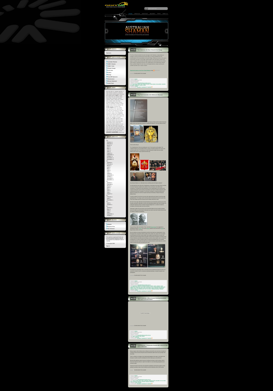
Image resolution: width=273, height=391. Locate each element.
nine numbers (158, 84)
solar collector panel (114, 125)
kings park (108, 114)
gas (117, 107)
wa (111, 130)
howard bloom (117, 111)
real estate (157, 380)
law (138, 288)
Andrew (135, 79)
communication (114, 98)
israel (144, 287)
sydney (116, 126)
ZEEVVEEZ (157, 70)
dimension (117, 102)
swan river (113, 126)
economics (118, 103)
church (155, 285)
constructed (137, 85)
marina (122, 114)
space (107, 126)
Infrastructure (111, 79)
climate (121, 96)
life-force (148, 84)
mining (114, 115)
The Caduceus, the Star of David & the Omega (149, 50)
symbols (141, 85)
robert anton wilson (119, 121)
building (109, 95)
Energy (109, 74)
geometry (163, 84)
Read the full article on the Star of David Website (140, 70)
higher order (163, 286)
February (109, 143)
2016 (110, 211)
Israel (162, 228)
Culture (109, 72)
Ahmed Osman (153, 227)
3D (130, 85)
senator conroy (118, 122)
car (118, 95)
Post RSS (149, 87)
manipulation (118, 114)
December (109, 159)
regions (110, 121)
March (108, 145)
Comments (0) (144, 87)
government (108, 110)
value (117, 129)
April (108, 146)
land (111, 114)
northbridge (114, 117)
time (137, 287)
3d (113, 91)
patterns (131, 287)
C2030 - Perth (111, 66)
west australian (119, 130)
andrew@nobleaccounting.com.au (144, 83)
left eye (149, 288)
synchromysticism (156, 286)
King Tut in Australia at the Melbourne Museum (150, 95)
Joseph (140, 228)
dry (109, 103)
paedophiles (132, 286)
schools (110, 122)
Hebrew (148, 228)
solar (109, 125)
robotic (107, 122)
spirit (110, 126)
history (113, 111)
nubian (152, 287)
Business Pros (111, 226)
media (107, 115)
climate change (109, 98)
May (108, 148)
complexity (108, 99)
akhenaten (111, 92)
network (120, 115)
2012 (109, 91)
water (116, 130)
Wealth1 (110, 224)
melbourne (111, 115)
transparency (138, 286)
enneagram (112, 106)
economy (121, 103)
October (109, 156)
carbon (121, 95)
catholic (151, 285)
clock (142, 286)
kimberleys (120, 113)
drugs (107, 103)
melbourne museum (155, 288)
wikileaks (120, 132)
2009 (110, 150)
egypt (147, 287)
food (119, 106)
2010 (107, 91)
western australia (112, 132)
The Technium (111, 228)
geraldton (120, 107)
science (113, 122)
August (109, 153)
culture (144, 85)
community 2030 (152, 380)
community (120, 98)
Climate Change (111, 68)
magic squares (153, 84)
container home (117, 99)
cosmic (135, 288)
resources (114, 121)
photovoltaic (118, 118)
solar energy (120, 125)
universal (132, 288)
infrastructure (108, 113)
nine (110, 117)
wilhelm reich (141, 288)
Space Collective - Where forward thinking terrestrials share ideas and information (151, 299)
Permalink (139, 87)
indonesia (139, 381)
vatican (119, 129)
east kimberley (112, 103)
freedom (108, 107)
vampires (158, 285)
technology (120, 126)
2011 (109, 187)
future (112, 107)
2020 (111, 91)
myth (145, 288)
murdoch (117, 115)
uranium (114, 129)
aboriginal (116, 91)
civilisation (117, 96)
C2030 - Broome (112, 64)
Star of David (135, 84)
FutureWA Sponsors (113, 76)
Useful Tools (111, 83)
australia (110, 94)
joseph (149, 287)
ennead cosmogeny (146, 285)
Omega (144, 84)
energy (107, 106)
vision (110, 130)
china (112, 96)
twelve (144, 286)
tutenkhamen (161, 287)
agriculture (120, 91)
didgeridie (113, 102)
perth (114, 118)
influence (161, 288)
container (112, 99)
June (108, 150)
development (108, 102)
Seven (139, 84)
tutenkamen (135, 285)
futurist (115, 107)
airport (107, 92)
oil (116, 117)
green (112, 110)
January (109, 142)
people (111, 118)
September (109, 154)
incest (162, 285)
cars (107, 96)
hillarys (110, 111)
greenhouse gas (116, 110)
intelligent (113, 113)
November (109, 157)
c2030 (116, 95)
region (107, 121)
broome (118, 94)
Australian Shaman (112, 61)
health (120, 110)
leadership (114, 114)
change (109, 96)
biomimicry (114, 94)
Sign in (108, 246)
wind (123, 132)
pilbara (121, 118)
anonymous (115, 92)
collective (137, 336)
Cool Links (110, 70)
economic (143, 381)
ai (123, 91)
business (113, 95)
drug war (120, 102)
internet (116, 113)
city (114, 96)
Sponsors (108, 53)
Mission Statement (112, 81)
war (113, 130)
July (108, 151)
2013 (109, 203)
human (121, 111)
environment (116, 106)
